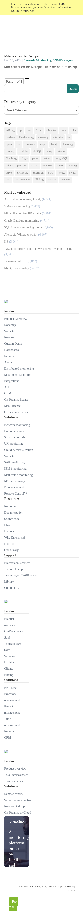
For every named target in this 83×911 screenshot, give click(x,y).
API (6, 387)
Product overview (10, 622)
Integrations (11, 381)
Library (9, 581)
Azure (39, 130)
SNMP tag (22, 172)
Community (11, 587)
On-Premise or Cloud (17, 812)
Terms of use (54, 886)
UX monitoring (13, 443)
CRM (7, 737)
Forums (9, 531)
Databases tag (26, 137)
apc (21, 130)
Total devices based (16, 775)
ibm (18, 144)
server (9, 172)
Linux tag (68, 144)
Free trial (13, 904)
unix (8, 179)
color (73, 130)
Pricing (8, 675)
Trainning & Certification (20, 575)
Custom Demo (13, 343)
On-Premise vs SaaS (13, 634)
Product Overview (15, 318)
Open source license (16, 412)
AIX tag (10, 130)
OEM (7, 393)
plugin (24, 158)
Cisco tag (51, 130)
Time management (12, 722)
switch (72, 172)
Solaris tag (38, 172)
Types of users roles (13, 647)
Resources (10, 506)
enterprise (58, 137)
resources (47, 165)
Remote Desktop (14, 806)
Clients (8, 668)
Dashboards (11, 350)
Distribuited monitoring (19, 368)
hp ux (9, 144)
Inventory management (12, 697)
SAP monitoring (14, 462)
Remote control (13, 794)
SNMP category (63, 60)
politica (46, 158)
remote (34, 165)
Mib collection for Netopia (21, 56)
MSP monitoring (14, 481)
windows (66, 179)
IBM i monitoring (15, 468)
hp (68, 137)
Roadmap (10, 325)
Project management (12, 709)
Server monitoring (15, 437)
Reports (9, 356)
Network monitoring (17, 425)
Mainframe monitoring (18, 475)
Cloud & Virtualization (18, 450)
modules (23, 151)
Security (9, 331)
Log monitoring (14, 431)
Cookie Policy (67, 886)
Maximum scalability (17, 374)
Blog (7, 525)
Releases (9, 337)
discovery (43, 137)
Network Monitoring (37, 60)
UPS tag (39, 179)
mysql (49, 151)
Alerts (8, 362)
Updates (9, 662)
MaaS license (12, 406)
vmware (52, 179)
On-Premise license (16, 399)
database (10, 137)
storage (61, 172)
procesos (22, 165)
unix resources (22, 179)
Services (9, 656)
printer (9, 165)
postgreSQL (61, 158)
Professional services (17, 563)
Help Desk (10, 687)
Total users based (14, 781)
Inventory (30, 144)
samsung (72, 165)
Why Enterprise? (14, 537)
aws (29, 130)
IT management (14, 487)
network (61, 151)
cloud (63, 130)
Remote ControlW (15, 493)
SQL (50, 172)
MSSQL (36, 151)
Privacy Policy (41, 886)
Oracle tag (11, 158)
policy (35, 158)
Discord (9, 543)
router (60, 165)
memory (10, 151)
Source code (11, 519)
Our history (11, 550)
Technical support (15, 569)
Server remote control (18, 800)
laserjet (54, 144)
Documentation (13, 512)
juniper (43, 144)
